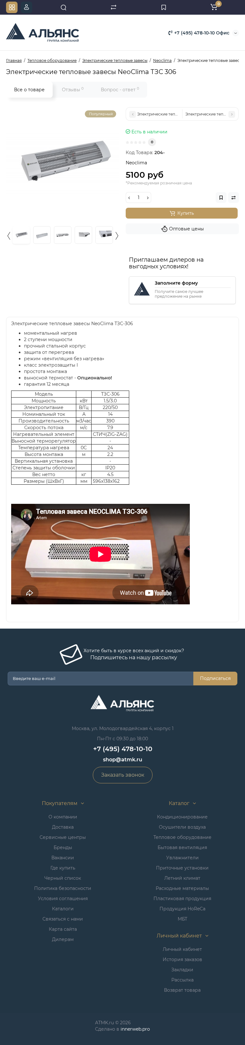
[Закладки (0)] (163, 7)
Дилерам (63, 939)
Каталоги (63, 909)
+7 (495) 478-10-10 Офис (201, 33)
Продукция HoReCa (182, 909)
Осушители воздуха (182, 827)
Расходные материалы (182, 888)
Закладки (182, 970)
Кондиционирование (182, 817)
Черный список (62, 878)
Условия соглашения (63, 898)
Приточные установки (182, 868)
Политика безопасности (62, 888)
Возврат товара (182, 990)
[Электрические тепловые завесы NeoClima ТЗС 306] (62, 163)
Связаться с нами (62, 919)
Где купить (62, 868)
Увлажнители (182, 858)
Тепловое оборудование (182, 837)
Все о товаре (29, 90)
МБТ (182, 919)
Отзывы (73, 89)
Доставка (63, 827)
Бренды (63, 847)
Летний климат (182, 878)
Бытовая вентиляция (182, 847)
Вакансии (62, 858)
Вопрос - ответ (120, 89)
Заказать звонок (122, 775)
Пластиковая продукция (182, 898)
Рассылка (182, 980)
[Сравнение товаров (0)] (113, 7)
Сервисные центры (63, 837)
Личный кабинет (182, 949)
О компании (62, 817)
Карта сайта (63, 929)
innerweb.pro (135, 1029)
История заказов (182, 959)
